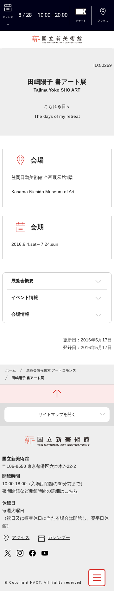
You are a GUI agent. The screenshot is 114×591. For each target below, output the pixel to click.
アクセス (20, 537)
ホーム (10, 370)
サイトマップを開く (57, 414)
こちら (71, 490)
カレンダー (59, 537)
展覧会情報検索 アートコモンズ (51, 370)
